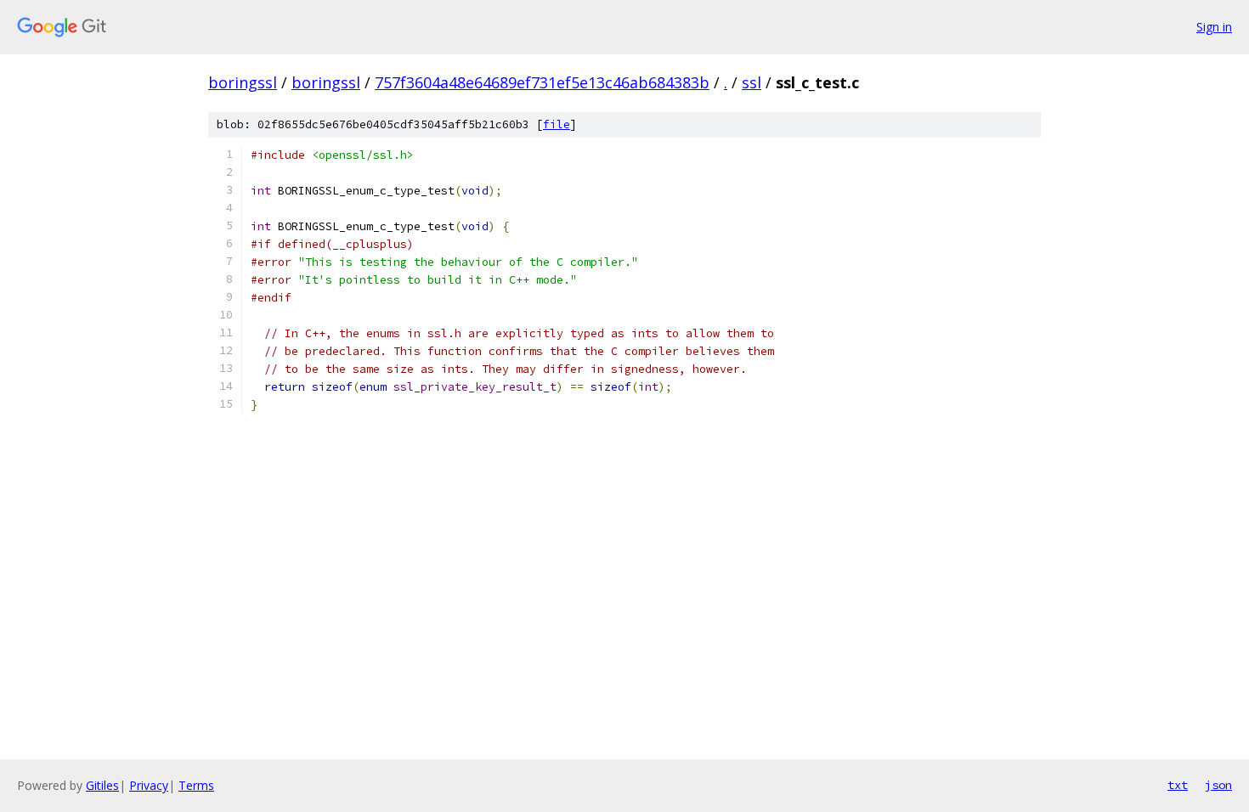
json (1218, 784)
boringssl (242, 82)
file (556, 124)
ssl (751, 82)
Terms (196, 785)
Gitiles (102, 785)
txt (1177, 784)
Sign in (1214, 27)
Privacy (148, 785)
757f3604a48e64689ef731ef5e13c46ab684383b (542, 82)
